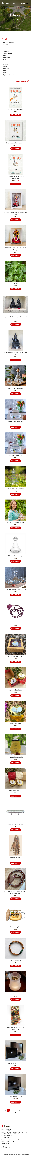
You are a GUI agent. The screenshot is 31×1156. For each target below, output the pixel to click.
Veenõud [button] (5, 66)
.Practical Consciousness (15, 109)
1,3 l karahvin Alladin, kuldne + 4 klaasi (15, 589)
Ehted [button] (4, 59)
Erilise (12, 676)
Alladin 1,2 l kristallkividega (15, 388)
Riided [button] (4, 70)
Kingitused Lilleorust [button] (8, 75)
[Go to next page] (15, 1113)
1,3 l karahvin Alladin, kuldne (15, 421)
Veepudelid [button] (6, 68)
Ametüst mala (15, 623)
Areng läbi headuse (15, 960)
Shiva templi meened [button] (8, 42)
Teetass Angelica (15, 927)
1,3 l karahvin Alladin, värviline (15, 489)
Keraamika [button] (5, 62)
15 (25, 1110)
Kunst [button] (4, 72)
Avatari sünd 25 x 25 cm (15, 1096)
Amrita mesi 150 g (15, 723)
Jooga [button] (4, 55)
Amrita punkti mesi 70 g (15, 790)
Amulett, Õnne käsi (15, 857)
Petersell (15, 283)
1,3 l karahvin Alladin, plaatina (15, 522)
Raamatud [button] (5, 44)
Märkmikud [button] (6, 64)
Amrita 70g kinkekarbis (15, 690)
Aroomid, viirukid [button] (7, 53)
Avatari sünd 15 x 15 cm (15, 1063)
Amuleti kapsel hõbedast (15, 824)
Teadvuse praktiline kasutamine (15, 143)
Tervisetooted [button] (6, 57)
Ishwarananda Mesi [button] (8, 49)
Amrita (7, 676)
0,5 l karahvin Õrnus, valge (15, 556)
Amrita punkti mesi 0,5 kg (15, 757)
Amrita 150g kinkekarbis (15, 656)
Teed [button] (4, 47)
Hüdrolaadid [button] (6, 51)
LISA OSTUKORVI (15, 114)
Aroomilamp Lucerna (15, 994)
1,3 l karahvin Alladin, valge (15, 455)
